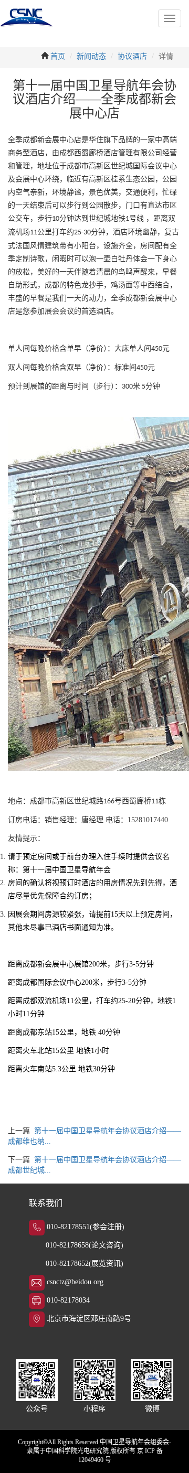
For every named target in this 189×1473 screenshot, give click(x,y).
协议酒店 (132, 56)
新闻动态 (91, 56)
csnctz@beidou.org (75, 1282)
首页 (57, 56)
